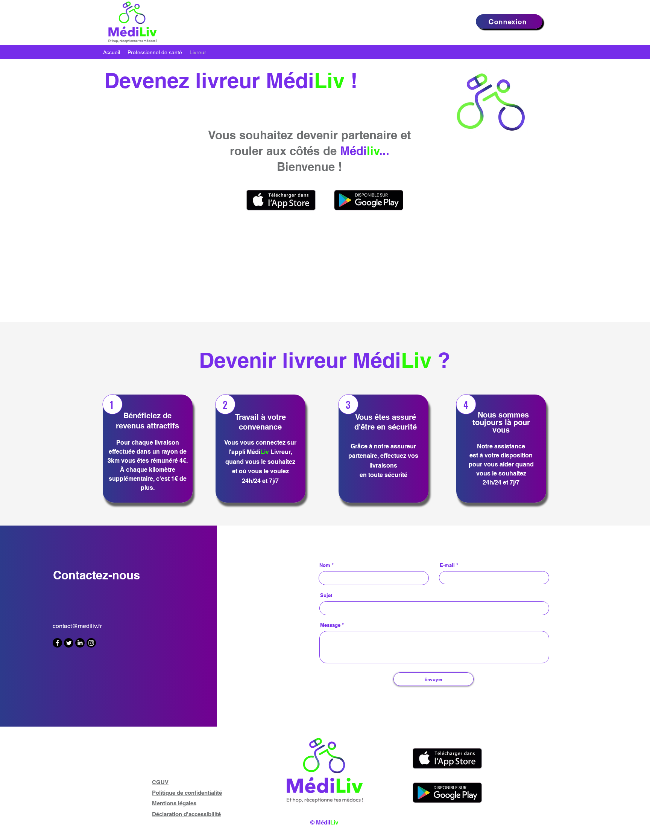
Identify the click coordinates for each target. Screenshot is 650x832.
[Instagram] (91, 643)
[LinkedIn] (80, 643)
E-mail (447, 565)
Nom (324, 565)
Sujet (326, 595)
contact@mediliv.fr (77, 625)
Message (330, 625)
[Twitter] (68, 643)
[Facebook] (57, 643)
